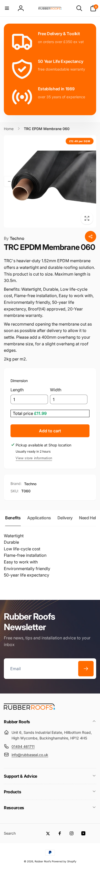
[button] (7, 8)
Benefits (13, 517)
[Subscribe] (86, 668)
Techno (14, 238)
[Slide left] (9, 181)
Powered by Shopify (64, 861)
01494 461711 (23, 746)
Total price (23, 413)
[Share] (90, 236)
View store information (34, 458)
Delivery (65, 517)
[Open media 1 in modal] (50, 181)
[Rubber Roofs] (29, 708)
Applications (39, 517)
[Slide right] (90, 181)
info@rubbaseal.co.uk (30, 755)
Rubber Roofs (43, 861)
